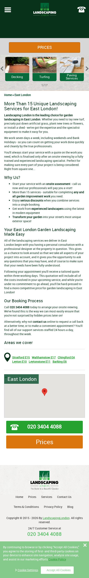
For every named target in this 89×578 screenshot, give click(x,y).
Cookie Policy (57, 559)
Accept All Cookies (59, 570)
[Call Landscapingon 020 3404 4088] (81, 9)
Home (19, 497)
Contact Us (64, 497)
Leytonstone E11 (40, 361)
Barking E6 (60, 361)
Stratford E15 (21, 357)
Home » (9, 95)
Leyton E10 (19, 361)
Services (46, 497)
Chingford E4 (66, 357)
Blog (70, 507)
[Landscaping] (44, 9)
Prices (44, 47)
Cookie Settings (28, 570)
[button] (44, 392)
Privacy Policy (53, 507)
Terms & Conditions (26, 507)
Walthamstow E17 (44, 357)
